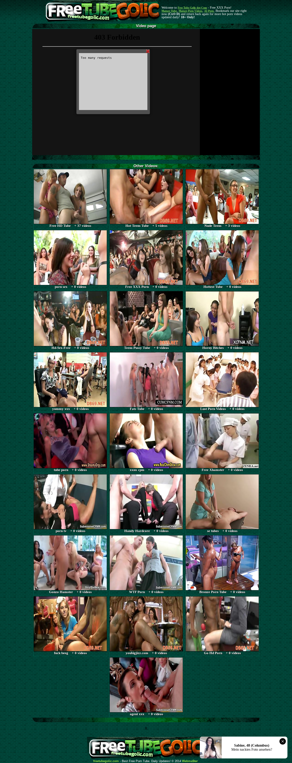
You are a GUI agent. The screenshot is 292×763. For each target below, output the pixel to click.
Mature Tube (169, 11)
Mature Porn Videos (190, 11)
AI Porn (209, 11)
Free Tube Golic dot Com (192, 7)
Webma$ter (190, 761)
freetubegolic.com (106, 761)
